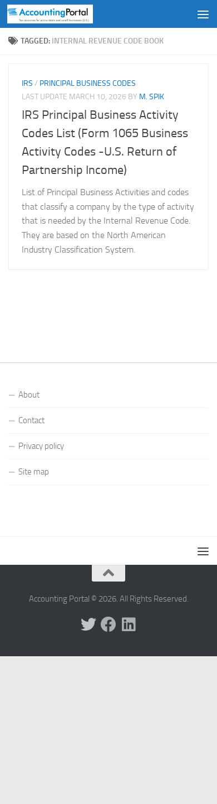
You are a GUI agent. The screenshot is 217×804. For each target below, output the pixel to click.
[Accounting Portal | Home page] (64, 13)
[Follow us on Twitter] (88, 624)
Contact (31, 420)
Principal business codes (88, 83)
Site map (33, 472)
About (29, 395)
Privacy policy (41, 446)
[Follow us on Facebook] (108, 624)
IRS (27, 83)
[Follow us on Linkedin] (128, 624)
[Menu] (203, 14)
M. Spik (151, 96)
